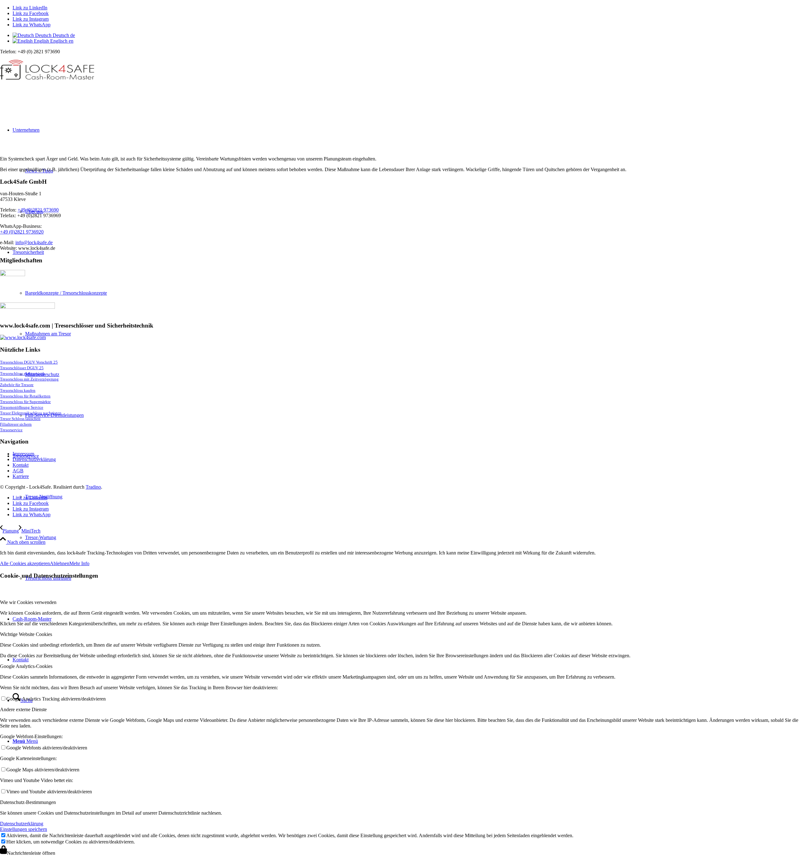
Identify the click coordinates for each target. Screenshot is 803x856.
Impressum (23, 453)
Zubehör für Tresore (17, 384)
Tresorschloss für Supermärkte (25, 401)
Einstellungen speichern (23, 829)
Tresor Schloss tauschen (20, 418)
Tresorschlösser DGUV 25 (22, 367)
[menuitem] (414, 537)
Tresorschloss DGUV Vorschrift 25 (29, 362)
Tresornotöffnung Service (21, 407)
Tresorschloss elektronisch (22, 373)
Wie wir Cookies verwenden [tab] (28, 602)
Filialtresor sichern (16, 424)
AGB (18, 470)
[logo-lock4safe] (47, 84)
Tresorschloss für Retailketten (25, 396)
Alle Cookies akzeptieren (25, 563)
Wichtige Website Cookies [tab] (26, 634)
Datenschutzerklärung (34, 459)
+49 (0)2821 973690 (38, 210)
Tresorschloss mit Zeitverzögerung (29, 379)
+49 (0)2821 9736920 (22, 231)
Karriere (21, 476)
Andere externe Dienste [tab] (23, 709)
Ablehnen (59, 563)
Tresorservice (11, 430)
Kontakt (21, 465)
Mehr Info (79, 563)
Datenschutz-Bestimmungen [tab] (28, 802)
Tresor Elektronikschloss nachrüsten (30, 413)
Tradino (93, 487)
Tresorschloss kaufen (17, 390)
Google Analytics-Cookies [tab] (26, 666)
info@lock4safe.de (34, 242)
